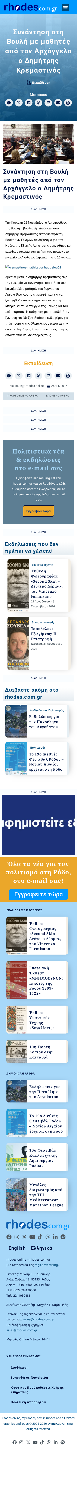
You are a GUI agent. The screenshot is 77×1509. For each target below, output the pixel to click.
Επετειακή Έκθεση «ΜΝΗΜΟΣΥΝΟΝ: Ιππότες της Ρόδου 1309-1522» (46, 980)
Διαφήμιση (19, 1367)
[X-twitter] (24, 1236)
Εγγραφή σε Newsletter (30, 1377)
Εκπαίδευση (41, 82)
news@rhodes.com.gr (38, 1319)
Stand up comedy (43, 622)
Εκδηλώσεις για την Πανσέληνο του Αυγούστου (44, 721)
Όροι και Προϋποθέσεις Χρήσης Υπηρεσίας (37, 1389)
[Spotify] (62, 1236)
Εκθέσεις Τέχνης (42, 565)
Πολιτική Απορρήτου (28, 1402)
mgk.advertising (46, 1265)
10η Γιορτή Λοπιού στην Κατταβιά (41, 1052)
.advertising (62, 1423)
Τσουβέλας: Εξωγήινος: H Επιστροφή (44, 633)
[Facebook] (9, 1236)
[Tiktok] (39, 1236)
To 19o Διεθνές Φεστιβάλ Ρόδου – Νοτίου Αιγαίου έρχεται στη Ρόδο (46, 762)
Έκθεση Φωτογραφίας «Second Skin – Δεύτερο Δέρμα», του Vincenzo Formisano (47, 584)
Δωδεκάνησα (38, 710)
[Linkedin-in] (55, 1236)
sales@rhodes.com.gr (21, 1330)
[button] (65, 7)
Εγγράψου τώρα (38, 511)
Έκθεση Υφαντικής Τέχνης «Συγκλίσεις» (42, 1020)
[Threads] (47, 1236)
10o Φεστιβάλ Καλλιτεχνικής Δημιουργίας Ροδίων (43, 1158)
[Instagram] (16, 1236)
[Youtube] (32, 1236)
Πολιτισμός (56, 710)
